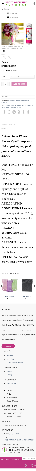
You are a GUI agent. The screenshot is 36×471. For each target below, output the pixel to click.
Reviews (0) (5, 129)
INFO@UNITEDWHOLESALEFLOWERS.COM (19, 440)
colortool (30, 105)
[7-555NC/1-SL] (27, 285)
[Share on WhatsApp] (4, 112)
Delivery (9, 355)
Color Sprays (16, 48)
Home (4, 46)
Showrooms (10, 371)
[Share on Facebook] (9, 112)
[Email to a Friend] (18, 112)
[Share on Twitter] (14, 112)
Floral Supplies (14, 46)
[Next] (35, 290)
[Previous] (1, 290)
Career (8, 387)
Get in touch (14, 17)
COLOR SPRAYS (23, 105)
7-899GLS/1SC (9, 297)
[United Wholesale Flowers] (16, 3)
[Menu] (3, 3)
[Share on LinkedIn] (28, 112)
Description (5, 121)
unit (3, 76)
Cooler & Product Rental (15, 363)
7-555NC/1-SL (27, 297)
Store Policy (10, 359)
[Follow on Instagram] (31, 465)
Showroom (13, 13)
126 (6, 105)
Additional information (9, 125)
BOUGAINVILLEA (12, 105)
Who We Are (11, 383)
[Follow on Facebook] (26, 465)
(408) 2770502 (14, 434)
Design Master (5, 107)
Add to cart (19, 84)
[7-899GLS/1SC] (10, 285)
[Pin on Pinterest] (23, 112)
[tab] (18, 121)
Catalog (6, 9)
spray (20, 107)
